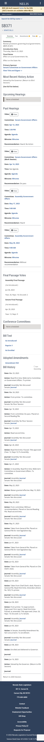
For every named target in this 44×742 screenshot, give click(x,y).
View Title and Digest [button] (12, 70)
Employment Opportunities (22, 712)
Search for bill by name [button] (11, 19)
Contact (22, 704)
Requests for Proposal (22, 730)
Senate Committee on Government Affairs (20, 67)
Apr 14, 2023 (14, 164)
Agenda (15, 134)
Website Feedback (22, 708)
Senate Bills (8, 30)
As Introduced (11, 341)
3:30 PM (12, 130)
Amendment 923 (12, 363)
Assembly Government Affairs (19, 197)
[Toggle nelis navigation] (5, 3)
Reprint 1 (9, 345)
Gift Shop (22, 716)
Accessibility (22, 722)
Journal (14, 387)
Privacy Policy (21, 726)
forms (21, 8)
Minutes (15, 139)
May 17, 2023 (14, 203)
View (15, 114)
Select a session (7, 14)
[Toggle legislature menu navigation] (40, 3)
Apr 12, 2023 (14, 125)
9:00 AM (12, 208)
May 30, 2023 (14, 243)
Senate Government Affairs (26, 120)
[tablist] (22, 357)
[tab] (10, 36)
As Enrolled (9, 350)
